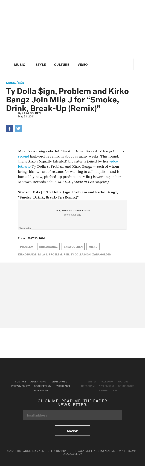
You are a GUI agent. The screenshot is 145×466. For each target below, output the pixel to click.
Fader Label (63, 385)
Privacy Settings (86, 451)
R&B (21, 82)
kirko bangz (48, 246)
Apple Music (106, 385)
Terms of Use (58, 381)
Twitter (91, 381)
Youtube (123, 381)
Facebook (107, 381)
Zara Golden (31, 113)
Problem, (56, 254)
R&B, (67, 254)
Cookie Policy (42, 385)
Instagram (87, 385)
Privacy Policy (20, 385)
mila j (93, 246)
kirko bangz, (27, 254)
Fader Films (41, 390)
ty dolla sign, (81, 254)
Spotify (104, 390)
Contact (20, 381)
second (23, 156)
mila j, (43, 254)
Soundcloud (126, 385)
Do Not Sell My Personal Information (100, 452)
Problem (26, 246)
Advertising (38, 381)
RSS (115, 390)
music (11, 82)
